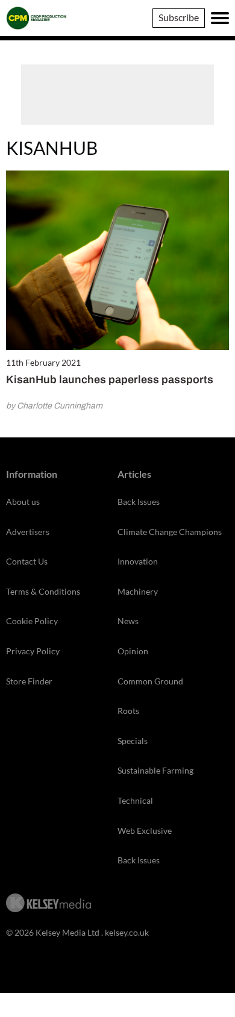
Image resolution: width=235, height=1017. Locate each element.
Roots (128, 711)
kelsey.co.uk (127, 932)
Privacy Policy (33, 651)
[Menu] (220, 18)
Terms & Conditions (43, 591)
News (128, 621)
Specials (133, 741)
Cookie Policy (32, 621)
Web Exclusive (145, 830)
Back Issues (139, 501)
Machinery (138, 591)
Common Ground (150, 681)
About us (23, 501)
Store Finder (29, 681)
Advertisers (27, 532)
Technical (135, 800)
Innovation (138, 561)
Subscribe (178, 17)
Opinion (133, 651)
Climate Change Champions (170, 532)
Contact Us (27, 561)
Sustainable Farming (155, 770)
